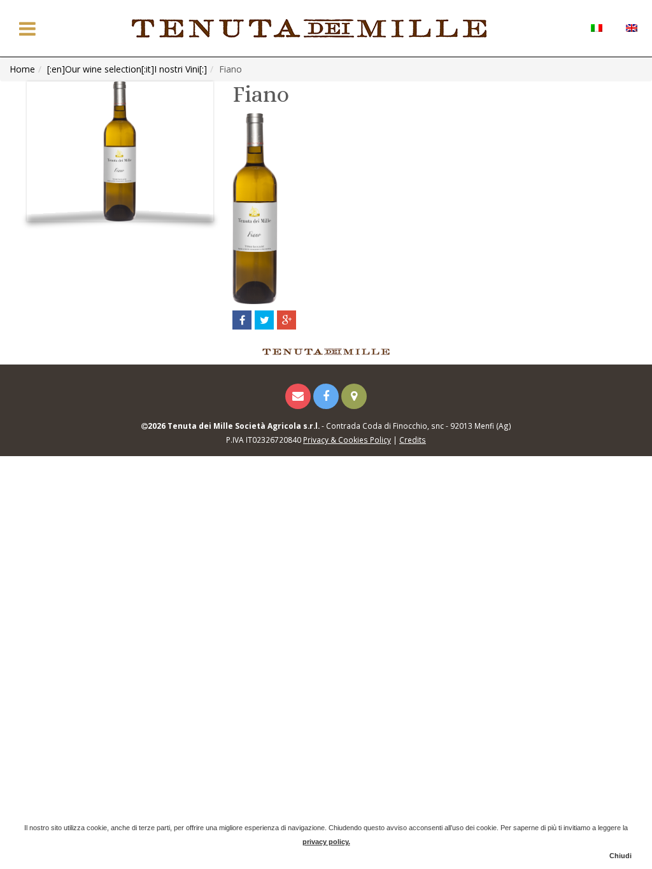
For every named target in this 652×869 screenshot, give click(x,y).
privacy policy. (326, 841)
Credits (412, 439)
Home (22, 69)
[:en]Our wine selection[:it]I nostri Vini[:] (127, 69)
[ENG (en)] (631, 27)
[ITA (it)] (596, 27)
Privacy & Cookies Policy (347, 439)
